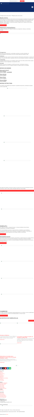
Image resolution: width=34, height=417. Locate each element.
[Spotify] (10, 368)
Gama (7, 414)
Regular (1, 382)
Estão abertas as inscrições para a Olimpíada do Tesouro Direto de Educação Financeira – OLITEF (8, 357)
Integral (1, 389)
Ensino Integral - (6, 72)
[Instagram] (3, 368)
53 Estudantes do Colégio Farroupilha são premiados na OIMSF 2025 (25, 337)
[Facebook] (1, 368)
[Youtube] (5, 368)
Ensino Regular (3, 71)
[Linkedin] (8, 368)
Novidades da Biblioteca (4, 335)
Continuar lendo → (2, 339)
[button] (32, 7)
